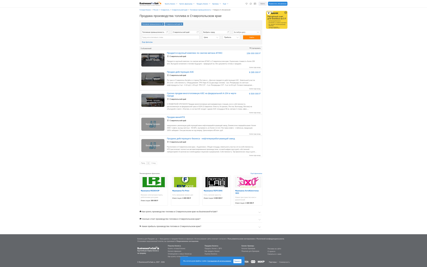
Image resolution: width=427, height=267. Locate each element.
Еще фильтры (147, 42)
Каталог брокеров (248, 248)
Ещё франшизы (256, 173)
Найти (251, 37)
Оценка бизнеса (211, 254)
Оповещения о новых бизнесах (180, 254)
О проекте (271, 251)
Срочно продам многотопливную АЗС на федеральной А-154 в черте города (201, 94)
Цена (206, 37)
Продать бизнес (202, 4)
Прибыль (227, 37)
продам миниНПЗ (176, 117)
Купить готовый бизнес (176, 248)
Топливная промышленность (153, 32)
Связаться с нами (274, 254)
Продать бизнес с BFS (213, 248)
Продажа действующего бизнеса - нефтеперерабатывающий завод (201, 138)
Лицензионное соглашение (187, 241)
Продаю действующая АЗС (180, 72)
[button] (246, 4)
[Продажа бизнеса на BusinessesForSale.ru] (148, 248)
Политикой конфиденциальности (270, 239)
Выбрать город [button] (209, 32)
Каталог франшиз (174, 251)
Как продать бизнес (212, 251)
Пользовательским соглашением (241, 239)
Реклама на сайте (274, 249)
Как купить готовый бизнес (178, 256)
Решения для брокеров (250, 251)
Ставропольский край (181, 32)
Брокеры (215, 4)
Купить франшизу (185, 4)
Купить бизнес (170, 4)
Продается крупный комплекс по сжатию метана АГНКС (195, 53)
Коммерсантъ (284, 262)
